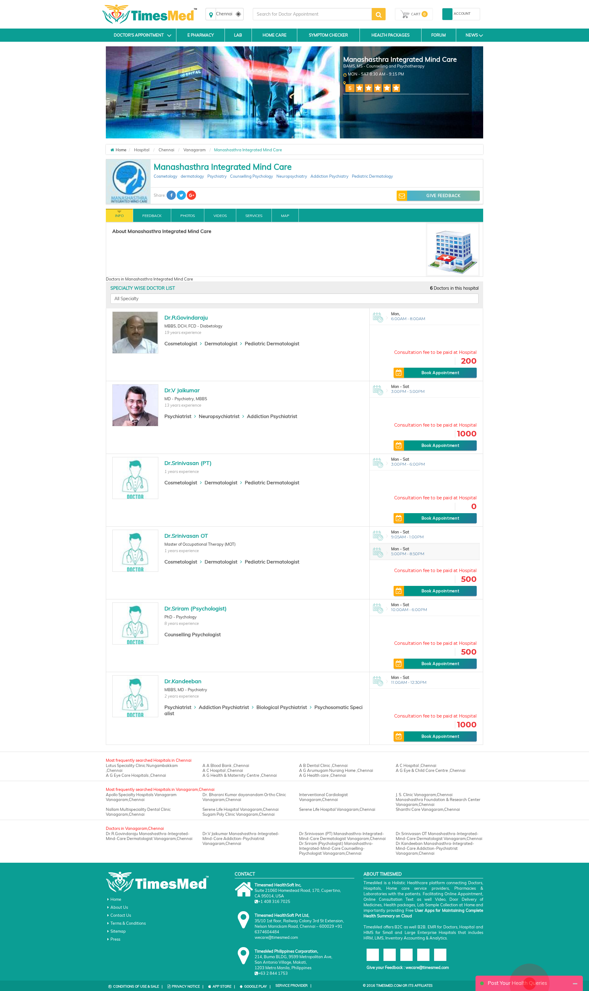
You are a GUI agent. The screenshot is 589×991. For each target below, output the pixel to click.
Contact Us (120, 915)
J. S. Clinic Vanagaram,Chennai (424, 794)
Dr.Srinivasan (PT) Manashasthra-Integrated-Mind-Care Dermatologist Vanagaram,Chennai (342, 836)
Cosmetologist (180, 343)
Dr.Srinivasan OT (186, 535)
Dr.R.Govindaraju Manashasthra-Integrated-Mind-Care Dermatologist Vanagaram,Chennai (149, 836)
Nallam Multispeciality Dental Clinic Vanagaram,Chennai (138, 812)
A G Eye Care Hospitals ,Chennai (136, 775)
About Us (119, 907)
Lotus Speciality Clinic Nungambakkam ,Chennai (142, 768)
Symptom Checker (328, 35)
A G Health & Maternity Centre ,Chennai (239, 775)
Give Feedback (443, 195)
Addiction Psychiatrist (272, 416)
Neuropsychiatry (291, 176)
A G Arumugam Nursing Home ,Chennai (336, 770)
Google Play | (257, 986)
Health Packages (390, 35)
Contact (245, 874)
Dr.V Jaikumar (182, 390)
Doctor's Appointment (139, 35)
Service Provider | (293, 985)
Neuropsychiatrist (219, 416)
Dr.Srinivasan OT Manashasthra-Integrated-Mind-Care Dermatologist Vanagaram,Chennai (439, 836)
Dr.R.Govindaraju (186, 317)
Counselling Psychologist (192, 634)
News (472, 35)
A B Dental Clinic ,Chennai (323, 765)
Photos (187, 215)
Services (253, 215)
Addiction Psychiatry (329, 176)
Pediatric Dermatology (372, 176)
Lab (238, 35)
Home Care (275, 35)
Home (115, 899)
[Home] (112, 150)
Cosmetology (165, 176)
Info (119, 215)
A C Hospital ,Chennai (416, 765)
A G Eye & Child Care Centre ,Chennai (430, 770)
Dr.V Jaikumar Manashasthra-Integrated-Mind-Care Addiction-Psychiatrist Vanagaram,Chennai (240, 838)
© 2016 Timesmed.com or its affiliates (398, 985)
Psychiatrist (177, 416)
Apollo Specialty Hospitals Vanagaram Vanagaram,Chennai (141, 797)
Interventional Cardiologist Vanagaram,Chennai (323, 797)
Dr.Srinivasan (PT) (188, 462)
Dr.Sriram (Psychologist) (195, 608)
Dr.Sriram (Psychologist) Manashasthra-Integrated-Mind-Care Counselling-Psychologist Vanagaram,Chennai (336, 848)
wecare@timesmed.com (427, 967)
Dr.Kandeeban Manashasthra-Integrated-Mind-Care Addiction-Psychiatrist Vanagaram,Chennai (435, 848)
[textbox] (312, 14)
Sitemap (118, 931)
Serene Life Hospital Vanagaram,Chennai (240, 809)
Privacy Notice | (187, 986)
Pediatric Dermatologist (272, 343)
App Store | (224, 986)
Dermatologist (221, 343)
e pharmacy (200, 35)
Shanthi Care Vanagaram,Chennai (428, 809)
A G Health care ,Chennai (322, 775)
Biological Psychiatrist (281, 707)
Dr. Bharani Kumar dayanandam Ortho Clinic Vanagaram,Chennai (244, 797)
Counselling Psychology (251, 176)
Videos (220, 215)
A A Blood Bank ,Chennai (225, 765)
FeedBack (152, 215)
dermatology (192, 176)
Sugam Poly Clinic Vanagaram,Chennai (238, 814)
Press (115, 939)
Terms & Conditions (128, 923)
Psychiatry (217, 176)
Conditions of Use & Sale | (138, 986)
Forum (438, 35)
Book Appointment (440, 372)
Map (285, 215)
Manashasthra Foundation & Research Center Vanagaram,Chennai (438, 802)
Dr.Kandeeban (183, 681)
